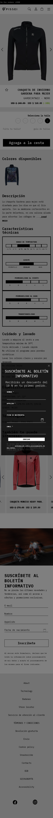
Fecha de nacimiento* (15, 415)
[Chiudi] (49, 366)
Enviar (26, 439)
